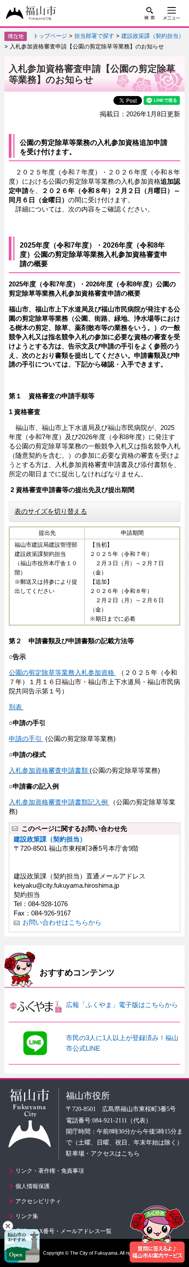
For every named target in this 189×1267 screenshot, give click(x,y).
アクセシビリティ (38, 1201)
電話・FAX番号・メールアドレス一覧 (63, 1231)
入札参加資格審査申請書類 (49, 770)
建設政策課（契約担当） (152, 36)
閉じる (8, 1226)
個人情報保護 (32, 1186)
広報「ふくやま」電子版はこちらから (122, 1004)
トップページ (50, 36)
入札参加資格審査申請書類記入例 (59, 802)
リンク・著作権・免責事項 (49, 1170)
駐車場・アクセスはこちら (103, 1153)
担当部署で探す (94, 36)
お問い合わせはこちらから (62, 922)
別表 (16, 707)
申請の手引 (26, 738)
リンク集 (26, 1216)
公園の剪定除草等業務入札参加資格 (62, 672)
